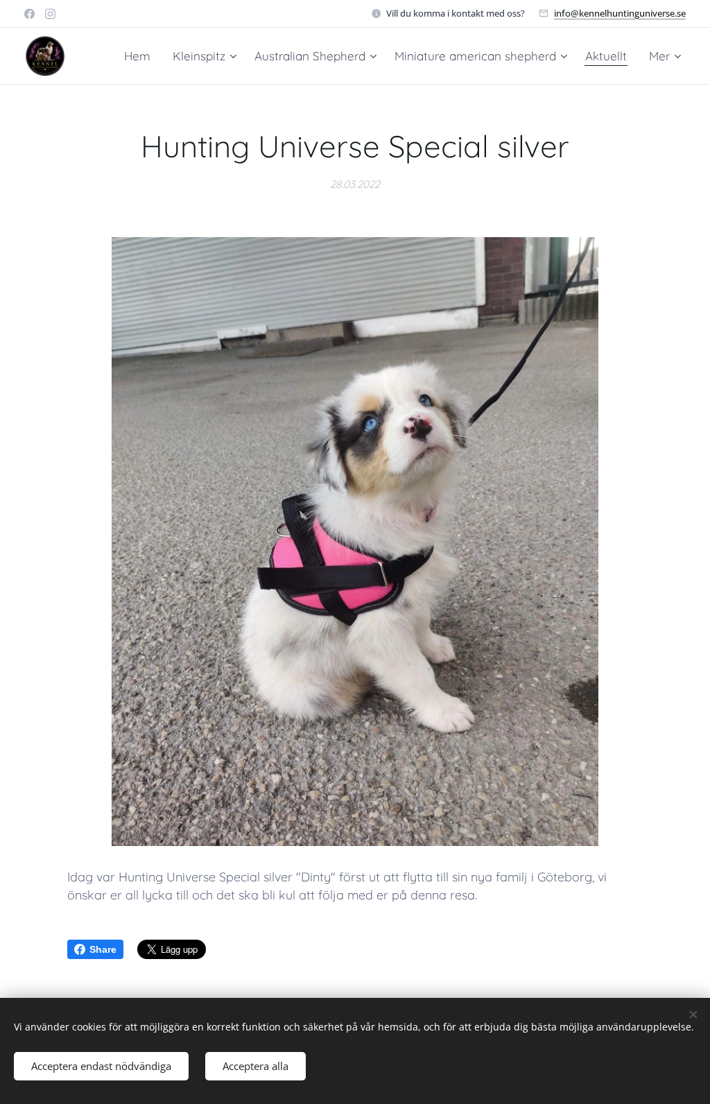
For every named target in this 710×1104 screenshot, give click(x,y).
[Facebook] (29, 14)
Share (102, 949)
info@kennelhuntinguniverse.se (620, 13)
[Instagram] (50, 14)
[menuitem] (141, 56)
